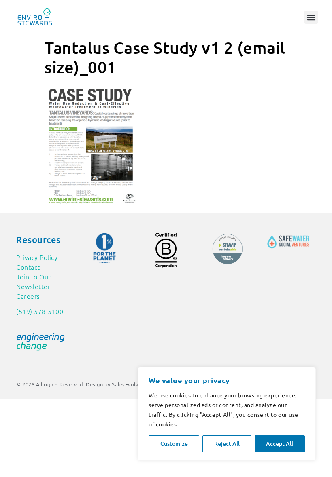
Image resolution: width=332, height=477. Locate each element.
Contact (28, 266)
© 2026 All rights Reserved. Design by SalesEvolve (78, 384)
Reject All (227, 443)
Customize (174, 443)
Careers (28, 295)
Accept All (279, 443)
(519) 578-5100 (39, 311)
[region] (227, 414)
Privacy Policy (36, 257)
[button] (311, 17)
